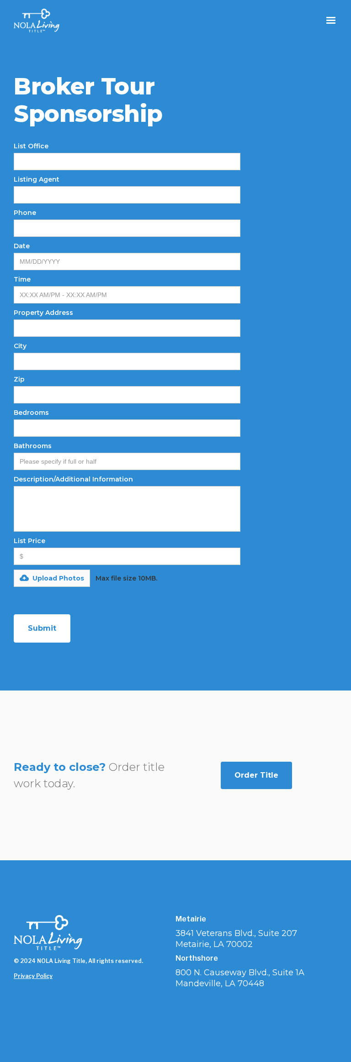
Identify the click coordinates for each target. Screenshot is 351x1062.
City (20, 346)
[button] (330, 20)
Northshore (197, 958)
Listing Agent (36, 179)
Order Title (256, 775)
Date (22, 246)
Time (22, 279)
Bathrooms (33, 446)
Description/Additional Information (73, 479)
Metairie (191, 919)
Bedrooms (31, 412)
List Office (31, 146)
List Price (29, 541)
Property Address (43, 313)
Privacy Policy (33, 976)
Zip (19, 379)
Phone (25, 213)
